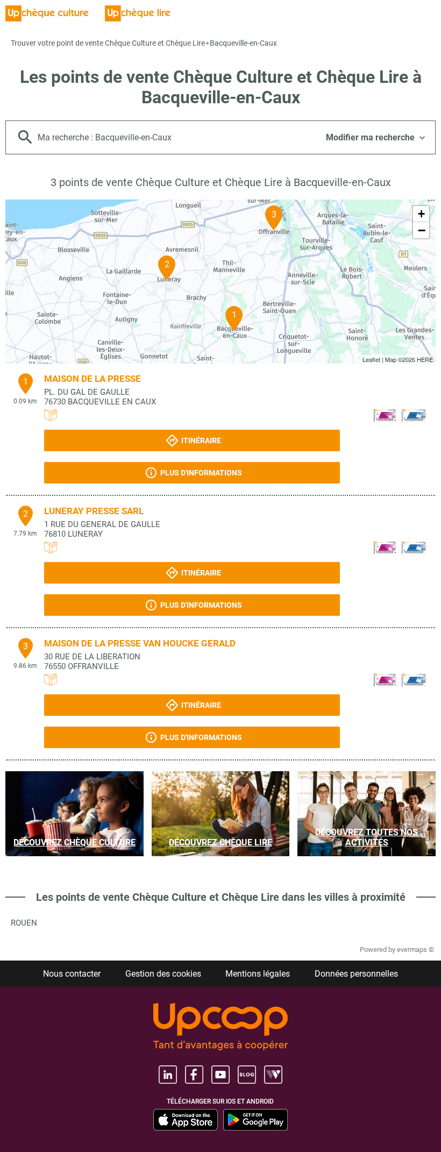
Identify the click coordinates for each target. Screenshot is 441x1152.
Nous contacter (72, 974)
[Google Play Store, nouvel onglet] (255, 1119)
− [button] (421, 230)
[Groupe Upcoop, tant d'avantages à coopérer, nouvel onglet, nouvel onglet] (220, 1027)
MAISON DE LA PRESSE (92, 378)
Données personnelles (356, 974)
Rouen (24, 923)
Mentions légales (257, 974)
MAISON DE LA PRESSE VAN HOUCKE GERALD (140, 643)
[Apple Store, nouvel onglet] (185, 1119)
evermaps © (415, 949)
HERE (425, 359)
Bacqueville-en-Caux (243, 43)
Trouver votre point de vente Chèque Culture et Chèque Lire (108, 43)
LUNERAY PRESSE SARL (94, 511)
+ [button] (421, 214)
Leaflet (371, 359)
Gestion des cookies (163, 974)
